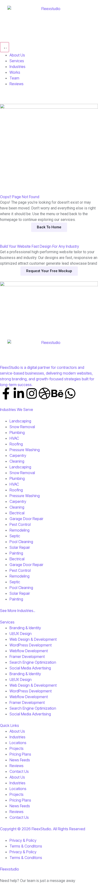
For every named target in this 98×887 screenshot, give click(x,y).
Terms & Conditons (26, 846)
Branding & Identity (25, 627)
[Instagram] (32, 393)
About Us (17, 731)
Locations (18, 742)
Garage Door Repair (26, 518)
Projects (17, 748)
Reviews (17, 765)
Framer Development (27, 656)
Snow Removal (22, 426)
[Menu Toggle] (4, 47)
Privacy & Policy (23, 840)
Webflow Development (29, 650)
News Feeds (20, 760)
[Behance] (57, 393)
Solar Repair (20, 547)
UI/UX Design (21, 633)
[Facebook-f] (6, 393)
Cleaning (17, 461)
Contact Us (19, 771)
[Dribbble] (44, 393)
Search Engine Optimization (33, 662)
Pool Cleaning (21, 541)
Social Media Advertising (30, 668)
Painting (16, 553)
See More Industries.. (17, 610)
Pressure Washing (25, 449)
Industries (17, 737)
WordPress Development (31, 645)
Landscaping (20, 421)
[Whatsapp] (70, 393)
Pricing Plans (20, 754)
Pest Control (20, 524)
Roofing (16, 444)
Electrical (17, 513)
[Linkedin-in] (19, 393)
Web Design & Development (33, 639)
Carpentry (18, 455)
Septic (15, 535)
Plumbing (17, 432)
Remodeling (19, 530)
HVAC (14, 438)
